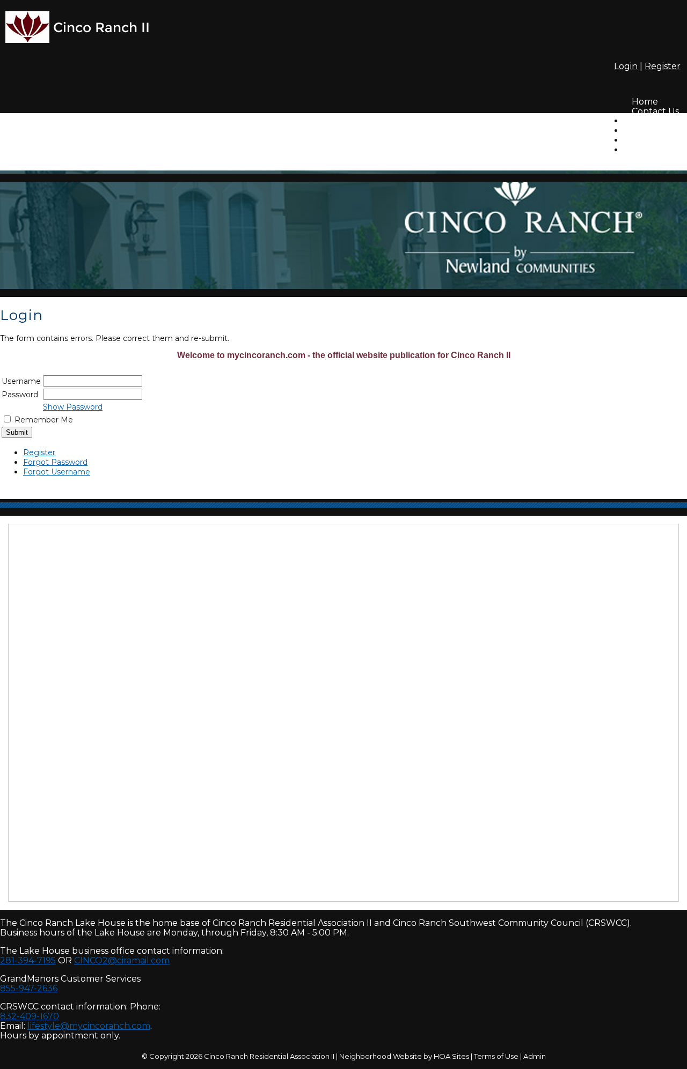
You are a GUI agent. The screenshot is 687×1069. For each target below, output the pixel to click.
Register (663, 66)
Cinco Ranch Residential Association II (269, 1056)
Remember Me (43, 420)
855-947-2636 (28, 988)
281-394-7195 (28, 960)
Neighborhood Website (380, 1056)
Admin (534, 1056)
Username (21, 381)
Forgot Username (56, 472)
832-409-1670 (29, 1016)
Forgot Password (55, 462)
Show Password (73, 407)
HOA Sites (451, 1056)
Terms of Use (496, 1056)
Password (20, 394)
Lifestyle (649, 150)
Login (626, 66)
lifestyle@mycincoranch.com (88, 1026)
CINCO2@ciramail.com (122, 960)
